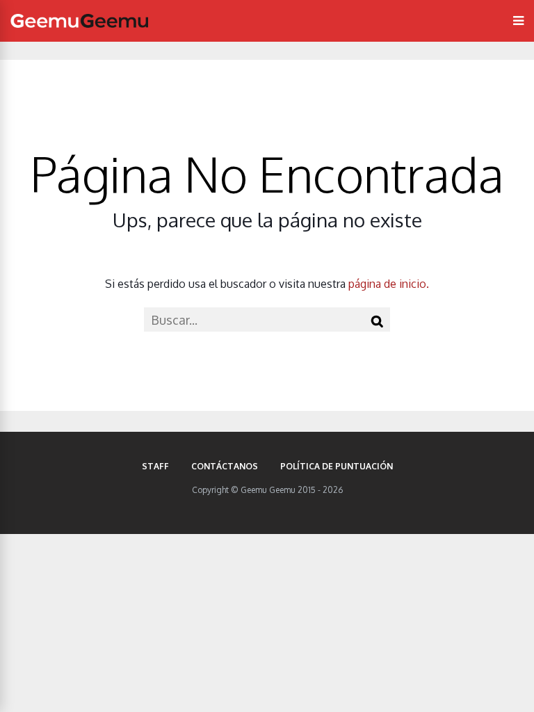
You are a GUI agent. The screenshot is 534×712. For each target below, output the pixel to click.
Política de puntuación (336, 466)
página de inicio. (388, 284)
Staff (155, 466)
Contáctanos (224, 466)
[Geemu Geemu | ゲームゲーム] (79, 21)
